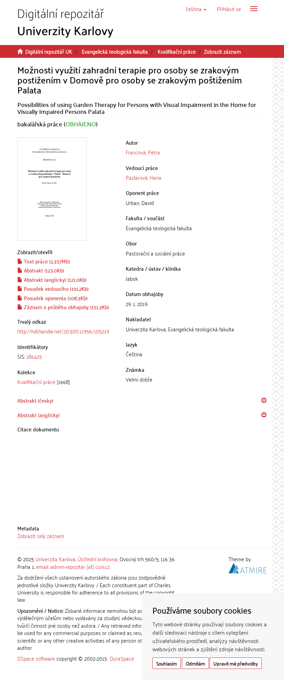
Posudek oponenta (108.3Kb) (55, 298)
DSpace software (36, 658)
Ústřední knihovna (97, 559)
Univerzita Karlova (55, 559)
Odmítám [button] (195, 663)
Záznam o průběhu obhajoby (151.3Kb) (66, 307)
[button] (196, 8)
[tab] (66, 356)
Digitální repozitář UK (48, 51)
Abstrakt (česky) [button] (35, 400)
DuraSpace (122, 658)
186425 (34, 356)
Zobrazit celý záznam (40, 535)
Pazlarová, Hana (143, 177)
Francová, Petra (143, 152)
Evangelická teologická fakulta (115, 51)
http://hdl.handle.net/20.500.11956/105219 (63, 331)
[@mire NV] (248, 567)
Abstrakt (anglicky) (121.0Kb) (55, 279)
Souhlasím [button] (166, 663)
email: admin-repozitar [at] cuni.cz (73, 566)
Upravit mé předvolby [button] (235, 663)
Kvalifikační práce (177, 51)
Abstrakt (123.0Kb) (43, 270)
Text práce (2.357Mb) (46, 261)
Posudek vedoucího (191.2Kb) (56, 288)
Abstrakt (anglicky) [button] (38, 415)
